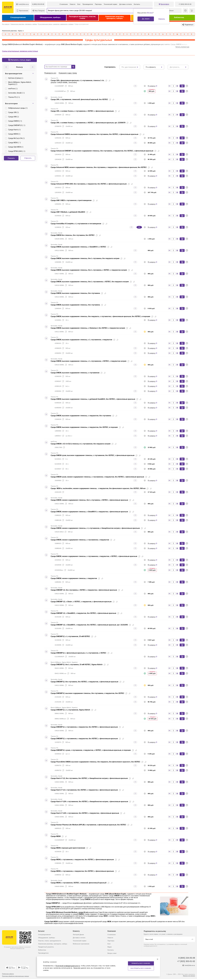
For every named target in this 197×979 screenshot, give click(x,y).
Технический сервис (110, 4)
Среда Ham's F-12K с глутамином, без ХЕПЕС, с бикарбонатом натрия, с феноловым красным (89, 801)
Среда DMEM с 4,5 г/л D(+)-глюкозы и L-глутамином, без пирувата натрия (80, 444)
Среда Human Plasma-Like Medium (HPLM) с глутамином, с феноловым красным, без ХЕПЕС (88, 825)
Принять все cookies (141, 963)
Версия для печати (189, 976)
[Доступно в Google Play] (23, 967)
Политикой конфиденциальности (67, 966)
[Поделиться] (109, 81)
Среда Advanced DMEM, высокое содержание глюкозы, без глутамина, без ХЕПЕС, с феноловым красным (94, 134)
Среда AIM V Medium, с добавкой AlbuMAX (68, 212)
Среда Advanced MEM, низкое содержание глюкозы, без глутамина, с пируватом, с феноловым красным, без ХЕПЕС (99, 167)
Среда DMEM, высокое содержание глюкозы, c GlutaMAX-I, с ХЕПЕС (78, 247)
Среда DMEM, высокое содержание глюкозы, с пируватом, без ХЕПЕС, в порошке (84, 427)
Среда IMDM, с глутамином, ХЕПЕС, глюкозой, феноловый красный (78, 883)
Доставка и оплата (125, 4)
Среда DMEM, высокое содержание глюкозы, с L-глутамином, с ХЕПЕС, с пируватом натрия (88, 361)
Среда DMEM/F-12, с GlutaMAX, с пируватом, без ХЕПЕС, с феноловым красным (83, 613)
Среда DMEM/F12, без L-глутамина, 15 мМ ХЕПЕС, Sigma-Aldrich (77, 664)
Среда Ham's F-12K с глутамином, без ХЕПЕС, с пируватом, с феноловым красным (85, 813)
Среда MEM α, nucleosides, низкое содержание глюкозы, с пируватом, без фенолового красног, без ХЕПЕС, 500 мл (98, 488)
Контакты (137, 4)
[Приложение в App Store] (11, 967)
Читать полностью (182, 47)
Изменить (161, 19)
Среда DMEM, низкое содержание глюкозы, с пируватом (74, 578)
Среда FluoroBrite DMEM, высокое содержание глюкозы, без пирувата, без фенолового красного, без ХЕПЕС (95, 762)
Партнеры (98, 4)
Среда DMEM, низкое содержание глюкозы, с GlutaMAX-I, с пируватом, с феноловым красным (89, 512)
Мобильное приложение (81, 944)
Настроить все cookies (141, 968)
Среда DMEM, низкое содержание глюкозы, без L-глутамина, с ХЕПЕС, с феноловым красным (89, 500)
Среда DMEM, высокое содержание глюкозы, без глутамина (75, 293)
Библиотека (179, 17)
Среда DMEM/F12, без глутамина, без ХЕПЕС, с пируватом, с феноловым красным (84, 682)
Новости (72, 4)
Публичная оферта (8, 974)
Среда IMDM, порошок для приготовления (68, 848)
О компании (64, 4)
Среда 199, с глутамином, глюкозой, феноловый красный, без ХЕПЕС (79, 99)
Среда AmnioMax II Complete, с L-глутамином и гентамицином (76, 223)
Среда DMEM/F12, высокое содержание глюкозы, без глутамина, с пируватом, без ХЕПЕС (87, 693)
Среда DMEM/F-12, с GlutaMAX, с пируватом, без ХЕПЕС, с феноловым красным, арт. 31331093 (89, 625)
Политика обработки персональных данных (15, 976)
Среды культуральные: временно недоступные (20, 51)
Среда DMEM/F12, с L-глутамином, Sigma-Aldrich (70, 710)
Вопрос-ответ (112, 953)
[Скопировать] (106, 81)
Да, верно (145, 19)
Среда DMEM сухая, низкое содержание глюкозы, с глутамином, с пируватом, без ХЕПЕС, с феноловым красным (97, 477)
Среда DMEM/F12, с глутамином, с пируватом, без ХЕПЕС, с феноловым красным (84, 727)
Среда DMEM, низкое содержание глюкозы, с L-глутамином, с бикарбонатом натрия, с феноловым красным (95, 528)
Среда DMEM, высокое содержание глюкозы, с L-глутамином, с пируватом (81, 340)
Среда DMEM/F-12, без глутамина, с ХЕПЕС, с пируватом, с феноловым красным (84, 590)
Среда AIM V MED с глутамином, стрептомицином (71, 200)
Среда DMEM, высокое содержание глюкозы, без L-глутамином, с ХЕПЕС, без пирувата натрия (90, 281)
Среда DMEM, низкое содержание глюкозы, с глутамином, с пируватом (80, 540)
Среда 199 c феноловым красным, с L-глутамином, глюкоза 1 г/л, (77, 80)
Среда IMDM (56, 836)
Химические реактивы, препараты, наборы (114, 17)
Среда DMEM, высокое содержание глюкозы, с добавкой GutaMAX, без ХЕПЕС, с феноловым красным (93, 399)
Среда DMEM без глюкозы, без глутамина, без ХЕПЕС (73, 235)
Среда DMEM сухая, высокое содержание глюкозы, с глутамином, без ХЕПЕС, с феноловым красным (92, 455)
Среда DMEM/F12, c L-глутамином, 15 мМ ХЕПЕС (70, 636)
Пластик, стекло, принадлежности (49, 941)
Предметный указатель (46, 947)
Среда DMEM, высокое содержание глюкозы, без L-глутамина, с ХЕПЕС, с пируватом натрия (89, 270)
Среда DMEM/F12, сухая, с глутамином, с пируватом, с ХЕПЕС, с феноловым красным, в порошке (91, 750)
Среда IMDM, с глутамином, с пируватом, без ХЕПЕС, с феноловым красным (82, 859)
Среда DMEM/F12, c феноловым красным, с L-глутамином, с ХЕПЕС (78, 653)
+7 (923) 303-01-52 (186, 961)
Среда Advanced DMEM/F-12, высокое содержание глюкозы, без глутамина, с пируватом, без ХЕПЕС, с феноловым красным (102, 151)
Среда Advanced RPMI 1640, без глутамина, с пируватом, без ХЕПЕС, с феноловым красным (89, 184)
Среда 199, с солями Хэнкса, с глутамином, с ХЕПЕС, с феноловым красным (82, 111)
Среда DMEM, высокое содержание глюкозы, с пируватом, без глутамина (81, 415)
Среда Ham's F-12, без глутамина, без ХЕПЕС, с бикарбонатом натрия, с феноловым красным (89, 778)
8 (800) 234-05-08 (186, 958)
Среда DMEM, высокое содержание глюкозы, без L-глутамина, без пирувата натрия (85, 258)
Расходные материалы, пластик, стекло (82, 17)
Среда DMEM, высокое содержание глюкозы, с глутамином (75, 373)
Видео (110, 947)
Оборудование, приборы (50, 17)
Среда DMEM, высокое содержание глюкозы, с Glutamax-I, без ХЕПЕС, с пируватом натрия (88, 328)
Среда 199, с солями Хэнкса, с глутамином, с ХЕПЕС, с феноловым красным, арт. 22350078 (88, 123)
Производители (87, 4)
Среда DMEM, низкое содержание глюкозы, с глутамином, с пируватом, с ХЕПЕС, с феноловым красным (94, 556)
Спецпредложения (18, 17)
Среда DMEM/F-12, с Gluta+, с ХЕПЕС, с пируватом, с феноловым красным (81, 601)
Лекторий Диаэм (78, 934)
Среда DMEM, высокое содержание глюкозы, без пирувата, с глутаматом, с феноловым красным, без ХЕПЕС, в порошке (100, 316)
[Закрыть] (157, 959)
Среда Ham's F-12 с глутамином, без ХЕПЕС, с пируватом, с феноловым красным (84, 790)
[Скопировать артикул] (66, 86)
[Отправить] (192, 939)
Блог (78, 4)
